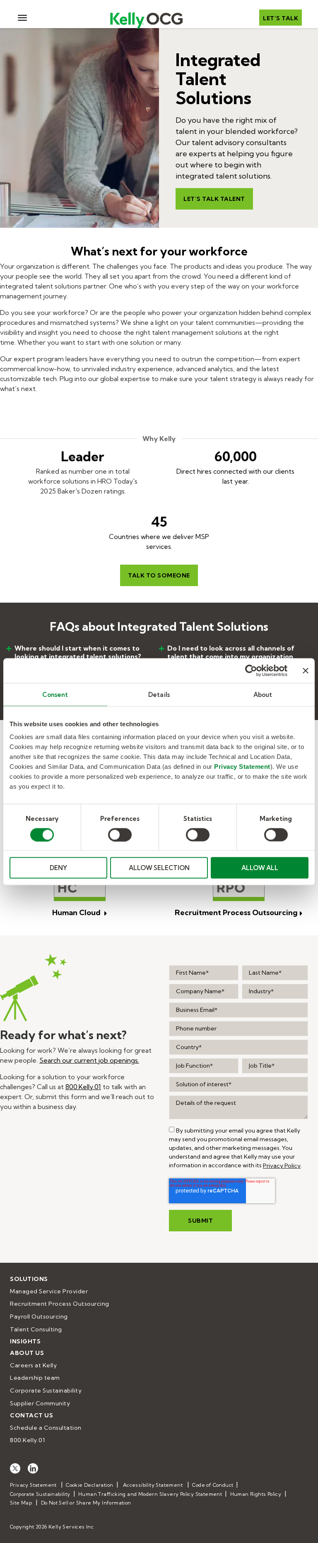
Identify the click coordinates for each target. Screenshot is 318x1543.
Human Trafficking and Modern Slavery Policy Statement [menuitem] (150, 1494)
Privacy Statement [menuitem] (33, 1485)
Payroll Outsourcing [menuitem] (39, 1316)
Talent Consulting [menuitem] (36, 1329)
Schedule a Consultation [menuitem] (46, 1427)
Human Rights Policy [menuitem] (256, 1494)
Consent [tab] (55, 694)
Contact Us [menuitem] (31, 1415)
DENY (58, 868)
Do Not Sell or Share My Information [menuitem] (86, 1503)
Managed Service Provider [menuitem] (49, 1291)
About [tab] (262, 694)
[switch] (120, 834)
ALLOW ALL (259, 868)
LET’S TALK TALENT (214, 199)
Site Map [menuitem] (21, 1503)
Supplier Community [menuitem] (40, 1403)
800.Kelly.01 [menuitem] (27, 1440)
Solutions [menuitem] (29, 1279)
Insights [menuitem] (25, 1341)
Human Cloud (77, 912)
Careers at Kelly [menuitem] (33, 1365)
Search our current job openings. (89, 1060)
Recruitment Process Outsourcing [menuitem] (59, 1303)
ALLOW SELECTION (159, 868)
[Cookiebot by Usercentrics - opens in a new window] (251, 670)
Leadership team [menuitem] (35, 1377)
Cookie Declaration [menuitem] (89, 1485)
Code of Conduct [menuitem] (212, 1485)
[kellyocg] (15, 1467)
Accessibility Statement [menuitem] (153, 1485)
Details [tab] (159, 694)
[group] (171, 1129)
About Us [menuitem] (27, 1353)
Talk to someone (159, 575)
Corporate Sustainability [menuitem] (46, 1390)
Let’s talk (280, 18)
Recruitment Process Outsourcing (236, 912)
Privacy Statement (242, 766)
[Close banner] (305, 670)
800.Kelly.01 (83, 1087)
